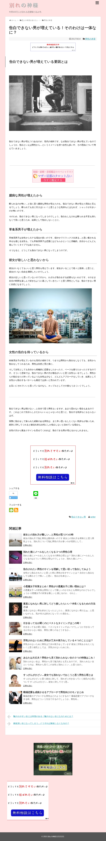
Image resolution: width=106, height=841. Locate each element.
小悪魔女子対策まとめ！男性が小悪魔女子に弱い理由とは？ (54, 586)
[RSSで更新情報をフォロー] (16, 510)
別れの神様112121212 (55, 836)
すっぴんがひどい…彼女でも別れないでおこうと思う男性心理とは (58, 675)
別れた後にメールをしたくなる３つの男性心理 (47, 552)
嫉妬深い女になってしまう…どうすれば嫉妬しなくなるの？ (41, 723)
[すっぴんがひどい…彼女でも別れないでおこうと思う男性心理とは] (15, 680)
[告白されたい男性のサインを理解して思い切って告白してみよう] (15, 574)
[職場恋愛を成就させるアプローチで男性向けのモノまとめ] (15, 697)
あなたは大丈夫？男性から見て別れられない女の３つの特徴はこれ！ (59, 657)
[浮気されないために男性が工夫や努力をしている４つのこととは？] (15, 645)
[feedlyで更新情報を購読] (11, 510)
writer (93, 517)
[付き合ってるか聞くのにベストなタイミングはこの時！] (15, 628)
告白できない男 (78, 517)
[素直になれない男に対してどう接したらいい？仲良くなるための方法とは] (15, 609)
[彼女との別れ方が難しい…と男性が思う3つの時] (15, 539)
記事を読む (27, 545)
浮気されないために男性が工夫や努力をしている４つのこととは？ (58, 640)
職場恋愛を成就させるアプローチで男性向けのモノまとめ (53, 692)
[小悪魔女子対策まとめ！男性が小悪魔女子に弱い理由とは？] (15, 591)
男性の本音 (90, 39)
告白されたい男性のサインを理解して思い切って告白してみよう (57, 569)
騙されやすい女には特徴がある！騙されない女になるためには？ (43, 716)
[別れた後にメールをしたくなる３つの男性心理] (15, 557)
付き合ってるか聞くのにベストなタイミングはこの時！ (52, 623)
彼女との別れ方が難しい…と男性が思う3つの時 (48, 534)
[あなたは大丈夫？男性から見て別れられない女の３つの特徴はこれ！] (15, 663)
